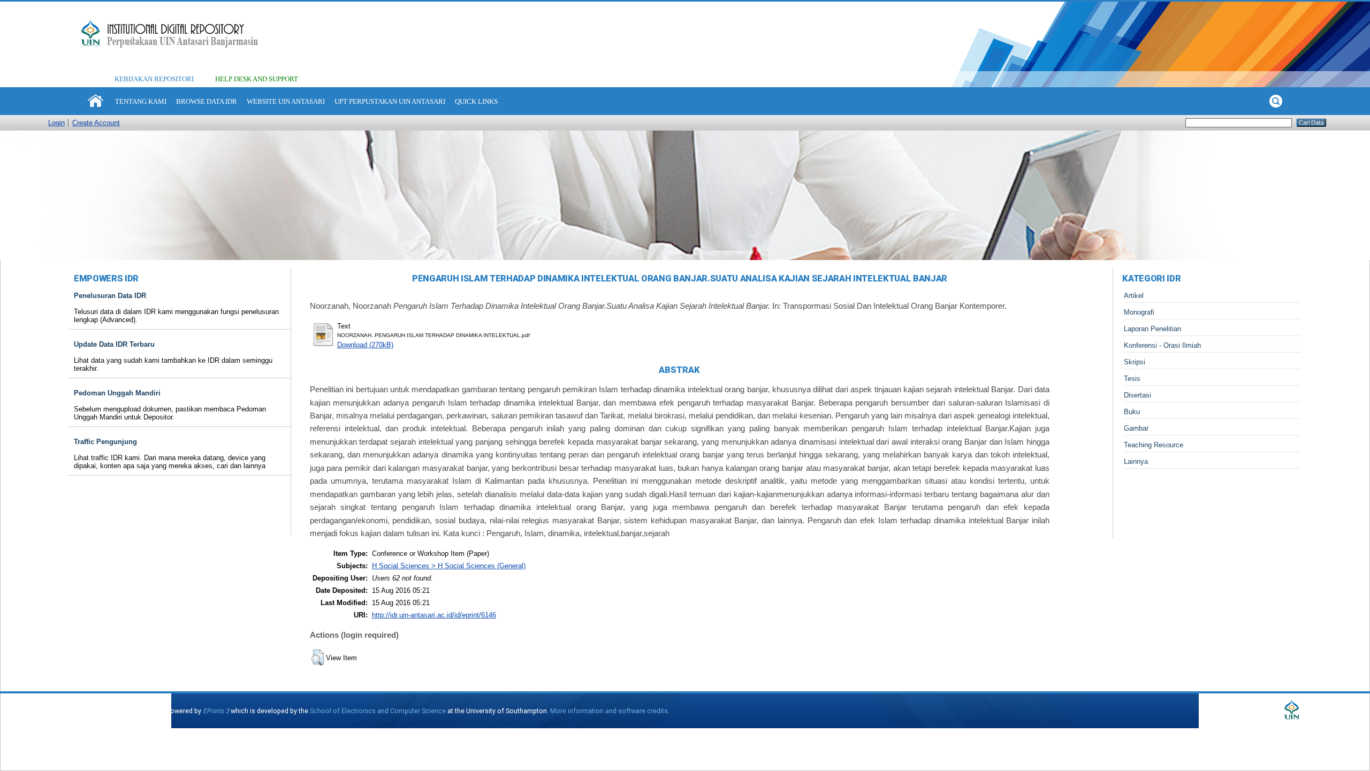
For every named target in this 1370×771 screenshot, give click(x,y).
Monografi (1139, 312)
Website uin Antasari (286, 101)
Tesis (1132, 379)
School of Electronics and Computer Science (378, 711)
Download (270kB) (365, 345)
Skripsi (1134, 362)
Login (56, 123)
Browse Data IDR (206, 101)
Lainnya (1136, 461)
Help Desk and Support (256, 79)
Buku (1132, 412)
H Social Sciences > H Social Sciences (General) (449, 566)
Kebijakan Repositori (154, 79)
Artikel (1134, 296)
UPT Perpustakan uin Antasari (389, 101)
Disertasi (1137, 395)
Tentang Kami (140, 101)
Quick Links (476, 101)
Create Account (96, 123)
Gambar (1136, 428)
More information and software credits (609, 711)
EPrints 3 (216, 711)
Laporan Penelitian (1152, 329)
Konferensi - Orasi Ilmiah (1162, 345)
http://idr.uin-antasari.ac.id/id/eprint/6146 (434, 615)
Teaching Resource (1153, 445)
